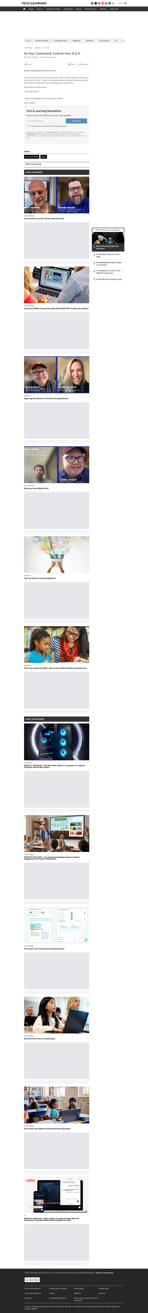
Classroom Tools (53, 9)
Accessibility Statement (57, 1298)
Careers (52, 1293)
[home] (24, 9)
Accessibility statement (33, 1293)
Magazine (76, 41)
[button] (123, 3)
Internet (46, 48)
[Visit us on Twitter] (95, 3)
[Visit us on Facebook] (92, 3)
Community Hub (60, 41)
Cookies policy (104, 1288)
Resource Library (42, 41)
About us (102, 1293)
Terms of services (52, 132)
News (31, 9)
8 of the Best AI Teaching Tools (109, 279)
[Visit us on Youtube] (102, 3)
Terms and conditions (32, 1288)
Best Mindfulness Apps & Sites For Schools (109, 264)
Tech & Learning (32, 57)
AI (116, 41)
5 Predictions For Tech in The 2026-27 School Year (108, 272)
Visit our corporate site (104, 1273)
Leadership (68, 9)
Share (29, 64)
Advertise (89, 41)
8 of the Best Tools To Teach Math (108, 255)
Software (38, 48)
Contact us (28, 1298)
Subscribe (114, 9)
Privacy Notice (30, 134)
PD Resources (90, 9)
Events (79, 9)
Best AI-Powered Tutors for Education (107, 247)
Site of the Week (31, 157)
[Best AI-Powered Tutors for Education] (108, 242)
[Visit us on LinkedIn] (109, 3)
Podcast (103, 9)
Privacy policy (79, 1288)
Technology (28, 48)
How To (40, 9)
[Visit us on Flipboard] (106, 3)
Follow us (73, 64)
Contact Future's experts (58, 1288)
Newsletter (85, 64)
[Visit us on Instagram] (99, 3)
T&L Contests (104, 41)
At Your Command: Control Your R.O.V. (40, 70)
